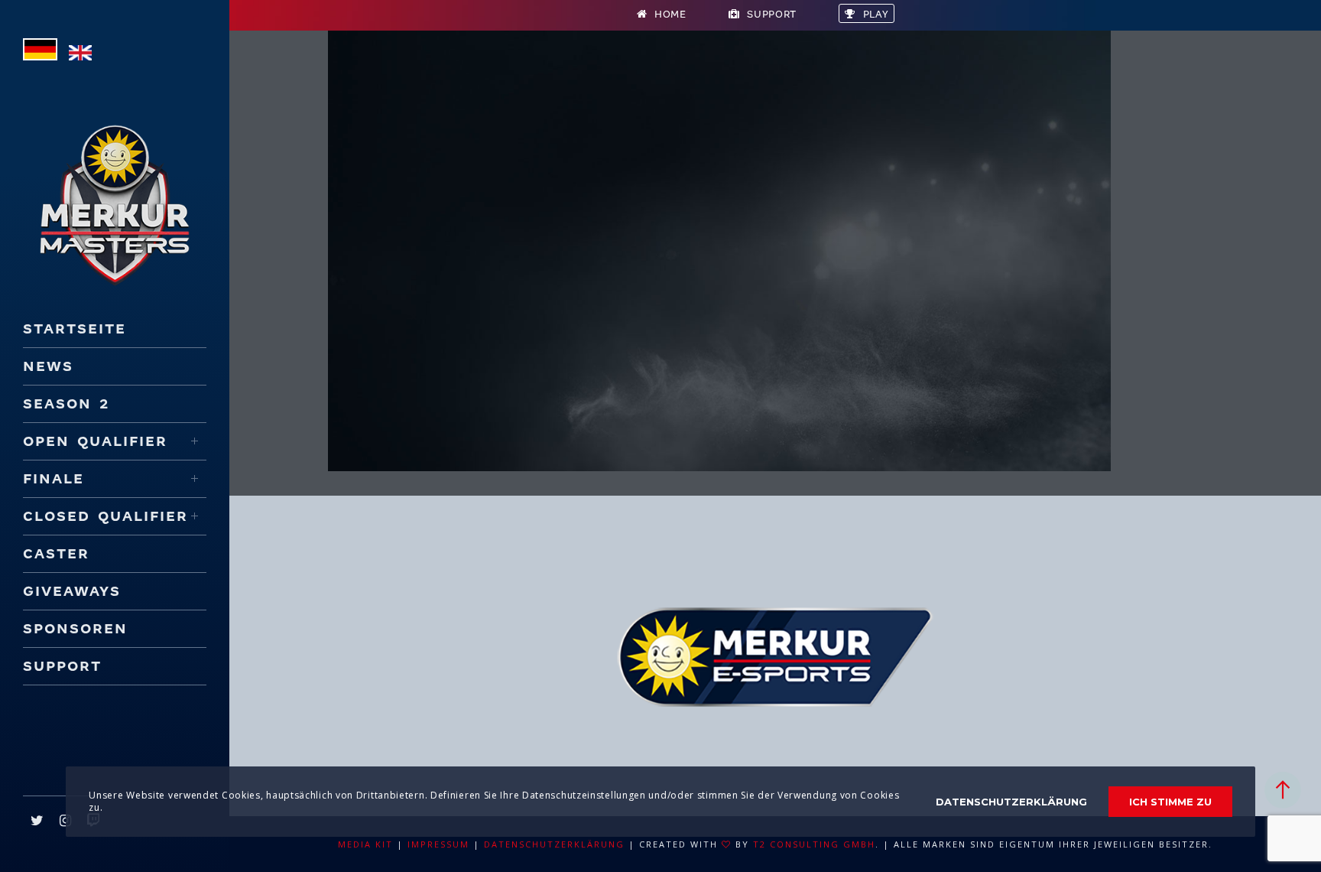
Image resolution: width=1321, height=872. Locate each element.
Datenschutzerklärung (554, 844)
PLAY (876, 14)
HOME (670, 14)
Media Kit (365, 844)
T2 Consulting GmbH (814, 844)
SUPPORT (772, 14)
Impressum (438, 844)
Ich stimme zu (1170, 802)
